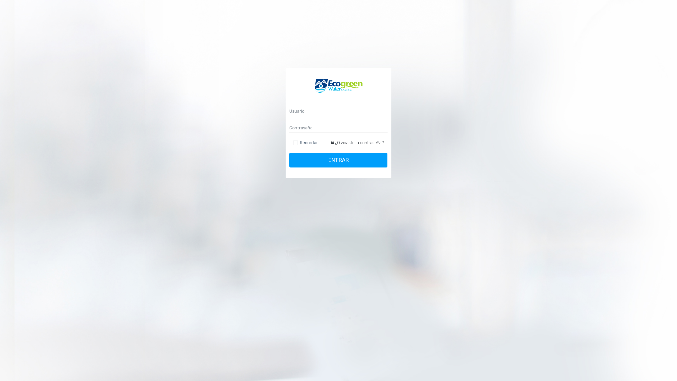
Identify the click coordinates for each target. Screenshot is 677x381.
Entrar (338, 160)
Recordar (309, 142)
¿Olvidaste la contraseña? (359, 142)
